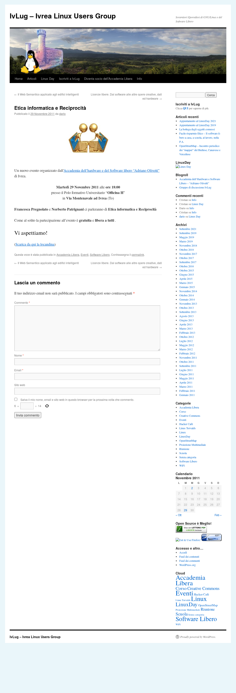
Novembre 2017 (188, 254)
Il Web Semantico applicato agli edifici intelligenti (46, 94)
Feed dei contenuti (189, 556)
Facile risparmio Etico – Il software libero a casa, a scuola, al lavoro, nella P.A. (200, 137)
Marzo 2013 (186, 328)
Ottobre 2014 (186, 295)
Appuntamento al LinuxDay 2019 (197, 125)
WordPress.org (187, 565)
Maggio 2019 (186, 237)
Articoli (31, 78)
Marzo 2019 (186, 241)
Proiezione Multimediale (192, 444)
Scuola (183, 453)
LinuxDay (184, 436)
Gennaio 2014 (187, 299)
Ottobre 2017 (186, 258)
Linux (182, 432)
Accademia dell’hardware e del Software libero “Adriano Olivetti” (111, 170)
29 (185, 510)
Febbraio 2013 (187, 332)
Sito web (19, 385)
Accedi (183, 552)
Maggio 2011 (186, 378)
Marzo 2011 (186, 386)
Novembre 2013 (188, 303)
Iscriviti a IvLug (69, 78)
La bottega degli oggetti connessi (197, 129)
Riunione (184, 449)
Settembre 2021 (187, 229)
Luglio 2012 (186, 341)
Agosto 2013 (186, 316)
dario (62, 114)
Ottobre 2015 (186, 270)
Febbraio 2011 (187, 391)
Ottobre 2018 (186, 249)
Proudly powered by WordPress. (198, 637)
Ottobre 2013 (186, 307)
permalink (138, 254)
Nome (19, 355)
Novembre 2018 (188, 245)
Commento (22, 302)
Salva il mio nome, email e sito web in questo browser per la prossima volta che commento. (77, 400)
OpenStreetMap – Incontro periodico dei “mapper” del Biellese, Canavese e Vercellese (199, 150)
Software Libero (100, 254)
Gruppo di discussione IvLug (195, 187)
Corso (182, 411)
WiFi (182, 465)
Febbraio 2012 (187, 353)
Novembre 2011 (188, 357)
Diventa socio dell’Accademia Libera (108, 78)
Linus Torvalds (187, 428)
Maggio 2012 (186, 345)
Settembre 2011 (187, 366)
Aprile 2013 (185, 324)
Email (18, 370)
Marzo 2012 (186, 349)
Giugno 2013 (186, 320)
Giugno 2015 (186, 274)
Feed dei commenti (189, 560)
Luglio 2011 (186, 370)
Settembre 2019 (187, 233)
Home (19, 78)
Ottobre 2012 (186, 337)
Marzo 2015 (186, 283)
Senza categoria (187, 457)
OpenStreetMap (188, 440)
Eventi (84, 254)
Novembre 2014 (188, 291)
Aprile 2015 (185, 278)
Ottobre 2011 (186, 361)
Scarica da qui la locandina (34, 244)
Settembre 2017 (187, 262)
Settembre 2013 (187, 312)
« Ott (178, 515)
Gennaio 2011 (187, 395)
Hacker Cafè (186, 424)
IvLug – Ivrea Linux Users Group (63, 16)
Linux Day (47, 78)
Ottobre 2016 (186, 266)
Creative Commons (189, 415)
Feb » (218, 515)
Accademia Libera (67, 254)
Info (139, 78)
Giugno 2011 (186, 374)
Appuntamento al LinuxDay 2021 (197, 121)
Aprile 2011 (185, 382)
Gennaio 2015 (187, 287)
